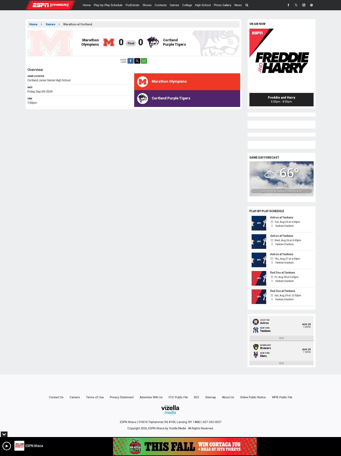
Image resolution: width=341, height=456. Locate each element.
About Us (228, 397)
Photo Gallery (222, 5)
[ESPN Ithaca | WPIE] (53, 5)
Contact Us (56, 397)
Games (174, 5)
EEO (196, 397)
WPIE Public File (282, 397)
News (238, 5)
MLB (281, 338)
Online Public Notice (253, 397)
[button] (247, 5)
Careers (75, 397)
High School (203, 5)
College (187, 5)
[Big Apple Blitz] (185, 446)
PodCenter (133, 5)
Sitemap (210, 397)
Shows (147, 5)
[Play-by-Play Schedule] (258, 223)
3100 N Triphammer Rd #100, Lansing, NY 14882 (169, 422)
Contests (161, 5)
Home (87, 5)
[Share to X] (137, 61)
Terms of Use (95, 397)
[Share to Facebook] (130, 61)
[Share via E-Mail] (144, 61)
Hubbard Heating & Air (289, 191)
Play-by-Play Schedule (108, 5)
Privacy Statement (122, 397)
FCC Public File (178, 397)
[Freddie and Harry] (281, 61)
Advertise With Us (151, 397)
